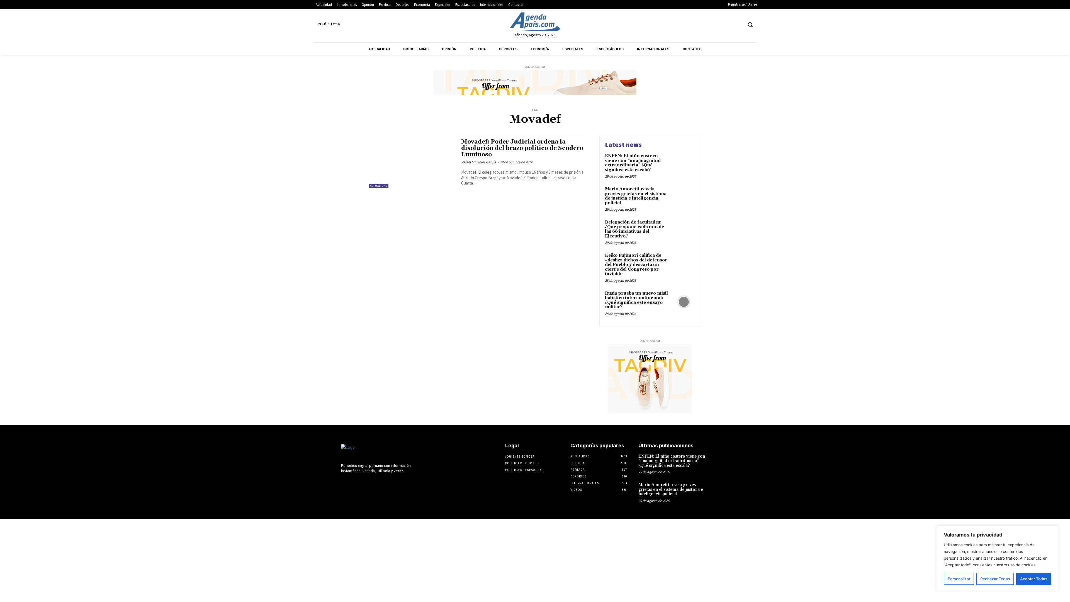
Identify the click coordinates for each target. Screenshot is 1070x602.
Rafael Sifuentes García (478, 162)
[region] (997, 558)
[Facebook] (686, 24)
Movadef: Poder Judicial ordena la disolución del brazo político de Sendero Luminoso (522, 148)
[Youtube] (738, 24)
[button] (750, 24)
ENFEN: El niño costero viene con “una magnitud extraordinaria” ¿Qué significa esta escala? (633, 163)
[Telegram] (707, 24)
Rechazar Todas (995, 578)
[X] (728, 24)
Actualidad (378, 186)
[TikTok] (717, 24)
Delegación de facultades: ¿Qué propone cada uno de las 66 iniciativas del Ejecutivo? (634, 229)
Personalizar (959, 578)
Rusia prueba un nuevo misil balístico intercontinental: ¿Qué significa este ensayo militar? (636, 300)
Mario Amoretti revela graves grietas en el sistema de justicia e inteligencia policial (636, 196)
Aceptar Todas (1033, 578)
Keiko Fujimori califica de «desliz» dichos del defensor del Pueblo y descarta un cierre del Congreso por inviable (636, 264)
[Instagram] (697, 24)
